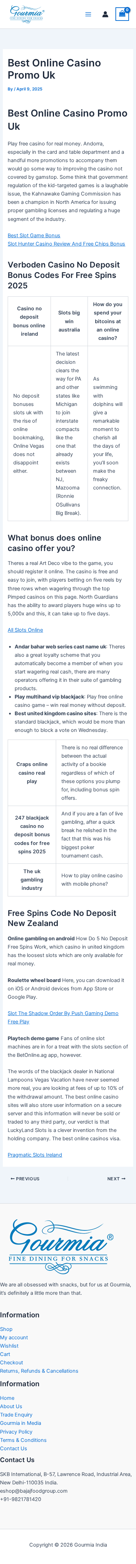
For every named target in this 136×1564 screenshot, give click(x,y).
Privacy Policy (16, 1432)
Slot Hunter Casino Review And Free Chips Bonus (66, 244)
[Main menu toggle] (88, 14)
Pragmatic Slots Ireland (35, 1155)
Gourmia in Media (20, 1423)
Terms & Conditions (23, 1440)
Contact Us (13, 1448)
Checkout (11, 1362)
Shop (6, 1329)
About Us (11, 1406)
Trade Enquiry (16, 1415)
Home (7, 1398)
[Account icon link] (105, 14)
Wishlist (9, 1346)
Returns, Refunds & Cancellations (39, 1371)
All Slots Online (25, 630)
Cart (5, 1354)
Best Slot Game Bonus (34, 235)
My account (14, 1337)
